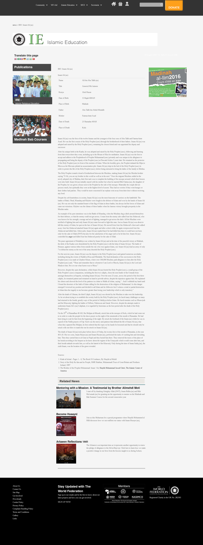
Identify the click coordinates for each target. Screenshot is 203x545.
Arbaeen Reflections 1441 (72, 441)
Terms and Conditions (21, 512)
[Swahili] (30, 59)
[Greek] (27, 59)
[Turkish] (33, 59)
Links (15, 518)
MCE (82, 5)
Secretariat (94, 5)
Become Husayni (66, 414)
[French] (21, 59)
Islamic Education (66, 5)
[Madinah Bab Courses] (32, 143)
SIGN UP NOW (64, 502)
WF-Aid (54, 5)
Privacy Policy (18, 506)
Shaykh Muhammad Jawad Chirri (112, 368)
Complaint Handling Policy (23, 509)
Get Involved (18, 496)
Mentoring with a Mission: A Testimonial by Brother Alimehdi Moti (98, 388)
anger (71, 237)
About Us (16, 486)
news (15, 25)
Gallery (15, 515)
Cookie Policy (18, 502)
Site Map (16, 492)
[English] (15, 59)
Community (39, 5)
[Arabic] (18, 59)
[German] (24, 59)
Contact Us (17, 489)
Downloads (17, 499)
